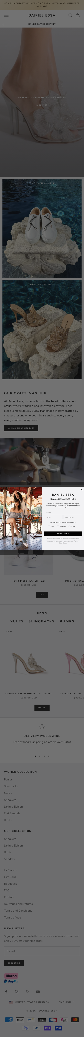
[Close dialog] (81, 489)
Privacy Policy (62, 542)
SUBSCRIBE (63, 534)
